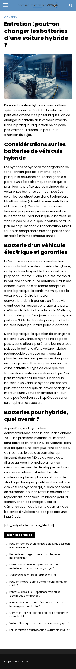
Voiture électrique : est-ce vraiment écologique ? (39, 623)
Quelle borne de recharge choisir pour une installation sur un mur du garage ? (35, 566)
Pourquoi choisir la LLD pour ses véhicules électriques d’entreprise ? (35, 593)
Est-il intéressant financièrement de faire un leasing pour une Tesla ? (37, 604)
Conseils (10, 17)
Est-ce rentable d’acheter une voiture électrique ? (40, 630)
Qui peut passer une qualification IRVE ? (34, 575)
